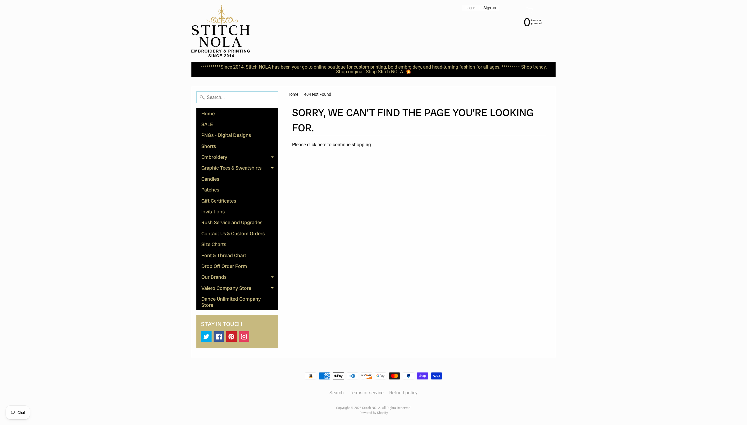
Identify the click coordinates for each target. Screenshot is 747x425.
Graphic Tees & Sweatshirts (239, 169)
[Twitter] (206, 336)
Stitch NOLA (371, 408)
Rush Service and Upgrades (231, 222)
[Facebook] (219, 336)
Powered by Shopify (373, 413)
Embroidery (239, 158)
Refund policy (403, 393)
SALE (207, 124)
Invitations (213, 211)
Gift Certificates (218, 201)
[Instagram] (244, 336)
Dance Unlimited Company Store (231, 302)
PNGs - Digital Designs (226, 135)
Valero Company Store (239, 289)
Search (336, 393)
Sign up (490, 8)
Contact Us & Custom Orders (233, 233)
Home (208, 113)
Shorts (208, 146)
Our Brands (239, 278)
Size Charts (213, 244)
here (321, 144)
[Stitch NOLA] (220, 31)
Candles (210, 179)
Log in (470, 8)
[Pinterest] (231, 336)
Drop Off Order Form (224, 266)
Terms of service (366, 393)
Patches (210, 190)
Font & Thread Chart (223, 255)
